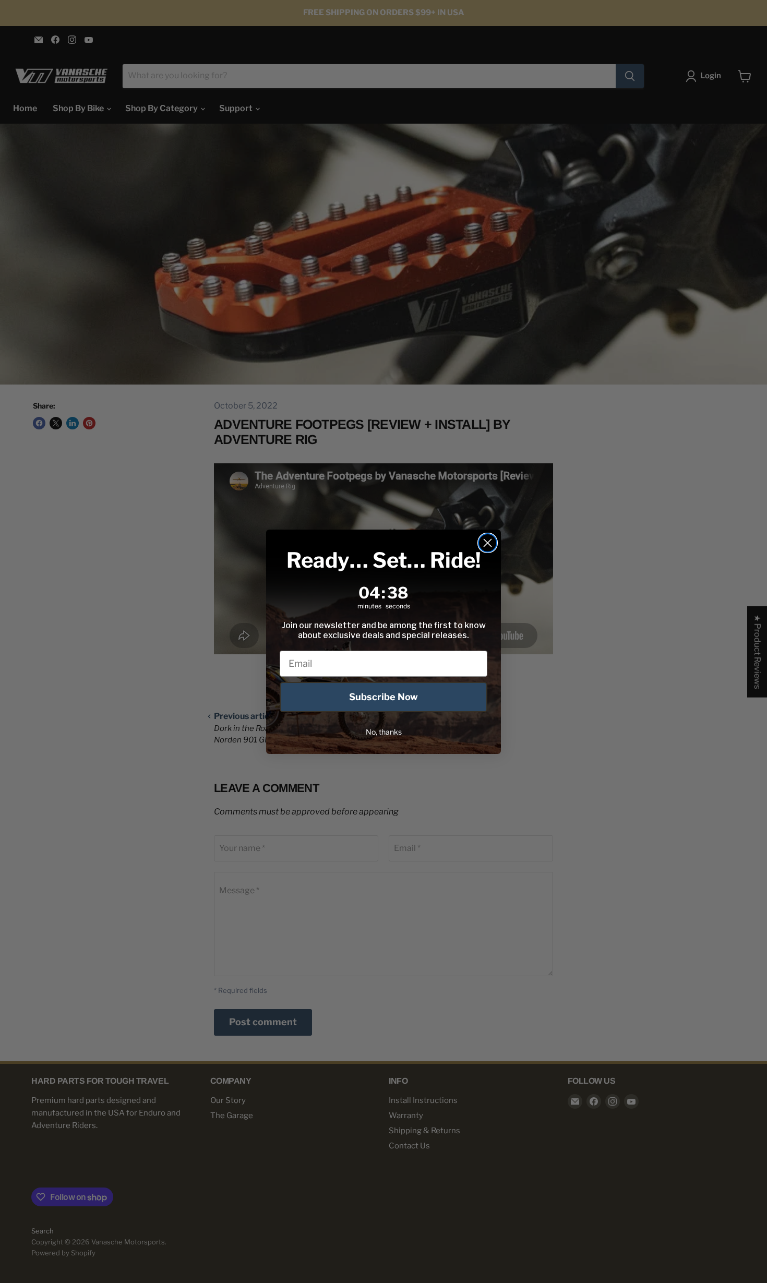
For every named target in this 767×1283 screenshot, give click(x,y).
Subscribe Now (383, 696)
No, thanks (384, 731)
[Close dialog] (487, 543)
